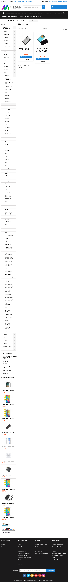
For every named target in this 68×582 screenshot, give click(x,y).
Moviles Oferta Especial (7, 362)
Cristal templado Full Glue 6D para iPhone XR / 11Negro (8, 418)
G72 (6, 224)
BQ (5, 337)
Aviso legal (21, 547)
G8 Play (7, 118)
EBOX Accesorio (7, 370)
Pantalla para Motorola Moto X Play (42, 51)
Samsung (6, 34)
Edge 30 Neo (8, 244)
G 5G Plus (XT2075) (7, 174)
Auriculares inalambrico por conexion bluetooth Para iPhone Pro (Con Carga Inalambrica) (8, 461)
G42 (6, 227)
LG (4, 60)
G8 (6, 124)
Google (6, 69)
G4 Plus (7, 159)
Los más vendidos (7, 378)
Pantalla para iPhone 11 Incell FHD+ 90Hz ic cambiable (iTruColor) (8, 475)
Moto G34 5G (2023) (8, 280)
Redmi (6, 43)
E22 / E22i (7, 238)
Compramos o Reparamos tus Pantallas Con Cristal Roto (21, 17)
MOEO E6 (7, 187)
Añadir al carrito (26, 57)
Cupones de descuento (41, 553)
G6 (6, 142)
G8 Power (7, 115)
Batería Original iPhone (7, 366)
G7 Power (7, 127)
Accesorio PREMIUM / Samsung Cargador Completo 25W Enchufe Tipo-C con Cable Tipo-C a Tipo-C (8, 503)
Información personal (41, 544)
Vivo (5, 49)
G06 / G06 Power (7, 310)
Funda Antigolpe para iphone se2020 (8, 447)
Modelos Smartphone (13, 13)
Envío (19, 544)
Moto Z (7, 92)
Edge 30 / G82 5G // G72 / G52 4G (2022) (9, 249)
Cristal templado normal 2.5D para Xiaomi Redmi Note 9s (8, 489)
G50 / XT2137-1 (9, 171)
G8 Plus (7, 121)
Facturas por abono (40, 549)
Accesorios (39, 13)
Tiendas (20, 564)
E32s (6, 230)
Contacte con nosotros (24, 560)
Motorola (6, 75)
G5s (6, 147)
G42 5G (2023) (9, 287)
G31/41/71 (7, 181)
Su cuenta (39, 541)
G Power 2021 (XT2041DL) (8, 213)
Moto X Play (8, 104)
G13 (6, 233)
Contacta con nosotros (24, 557)
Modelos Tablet (27, 13)
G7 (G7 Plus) (8, 133)
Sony (5, 334)
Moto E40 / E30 (9, 236)
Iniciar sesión (52, 1)
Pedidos (37, 547)
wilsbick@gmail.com (58, 560)
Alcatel (6, 66)
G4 (6, 162)
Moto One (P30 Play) (9, 83)
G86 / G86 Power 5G (7, 323)
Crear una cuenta (62, 1)
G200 (6, 320)
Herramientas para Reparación (55, 13)
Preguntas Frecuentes (24, 553)
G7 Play (7, 130)
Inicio (3, 24)
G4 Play (7, 156)
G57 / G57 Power (7, 328)
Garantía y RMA (22, 551)
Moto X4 (7, 95)
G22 (6, 204)
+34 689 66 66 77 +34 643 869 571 (23, 1)
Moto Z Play (8, 89)
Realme (6, 55)
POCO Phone (7, 46)
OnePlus (6, 58)
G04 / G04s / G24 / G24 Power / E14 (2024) (8, 266)
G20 (6, 201)
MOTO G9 (7, 192)
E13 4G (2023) (8, 261)
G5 (6, 153)
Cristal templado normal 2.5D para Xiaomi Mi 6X (8, 404)
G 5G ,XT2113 (8, 178)
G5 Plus (7, 150)
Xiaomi (6, 40)
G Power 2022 (9, 217)
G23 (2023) (8, 274)
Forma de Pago (22, 555)
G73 (6, 331)
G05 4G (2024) (9, 271)
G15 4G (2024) (9, 277)
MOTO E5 (7, 190)
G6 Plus (7, 136)
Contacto (3, 1)
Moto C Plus (8, 110)
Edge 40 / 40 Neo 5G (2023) (9, 253)
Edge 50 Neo (8, 317)
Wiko (5, 343)
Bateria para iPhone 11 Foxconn (8, 433)
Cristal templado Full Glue (8, 390)
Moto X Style (8, 101)
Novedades (4, 547)
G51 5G (7, 210)
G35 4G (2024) (9, 284)
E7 (5, 184)
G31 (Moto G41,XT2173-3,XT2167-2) (8, 197)
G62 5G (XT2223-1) (8, 220)
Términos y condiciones (24, 549)
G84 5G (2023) (9, 300)
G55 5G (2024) (9, 294)
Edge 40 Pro (8, 314)
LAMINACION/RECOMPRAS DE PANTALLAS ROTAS (9, 357)
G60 (6, 207)
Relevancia (55, 29)
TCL (5, 63)
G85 (6, 307)
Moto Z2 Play (8, 86)
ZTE (5, 72)
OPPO (5, 52)
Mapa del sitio (22, 562)
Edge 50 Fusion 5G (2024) (9, 303)
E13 (6, 241)
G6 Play (7, 139)
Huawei (6, 37)
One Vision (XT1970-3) (8, 78)
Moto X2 (7, 98)
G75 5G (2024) (9, 297)
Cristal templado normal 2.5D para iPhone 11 (8, 517)
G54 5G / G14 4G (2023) (8, 290)
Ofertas (3, 544)
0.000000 (5, 373)
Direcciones (38, 551)
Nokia (5, 340)
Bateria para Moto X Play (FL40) (25, 48)
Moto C (7, 113)
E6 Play (7, 168)
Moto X (7, 107)
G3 (6, 165)
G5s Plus (7, 145)
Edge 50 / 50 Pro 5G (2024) (9, 257)
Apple (5, 31)
